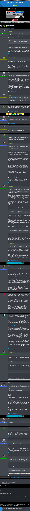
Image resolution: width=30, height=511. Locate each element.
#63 (29, 116)
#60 (29, 72)
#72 (29, 382)
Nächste (12, 28)
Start (26, 501)
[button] (1, 0)
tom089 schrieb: (11, 186)
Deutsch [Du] (7, 501)
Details (28, 504)
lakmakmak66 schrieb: (11, 57)
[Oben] (28, 501)
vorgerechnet (18, 97)
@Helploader (13, 97)
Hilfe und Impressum (23, 501)
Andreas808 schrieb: (11, 456)
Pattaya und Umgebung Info (5, 483)
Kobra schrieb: (10, 31)
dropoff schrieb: (11, 127)
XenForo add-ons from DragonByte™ (12, 504)
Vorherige (2, 28)
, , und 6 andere (13, 260)
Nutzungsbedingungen (14, 501)
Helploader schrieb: (11, 143)
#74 (29, 427)
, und (12, 91)
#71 (29, 351)
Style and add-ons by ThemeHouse (5, 505)
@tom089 (9, 315)
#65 (29, 134)
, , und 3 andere (13, 413)
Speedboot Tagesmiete (6, 481)
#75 (29, 439)
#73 (29, 418)
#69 (29, 293)
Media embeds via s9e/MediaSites (14, 505)
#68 (29, 265)
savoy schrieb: (10, 95)
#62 (29, 105)
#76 (29, 455)
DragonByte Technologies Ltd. (23, 504)
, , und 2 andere (13, 53)
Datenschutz (18, 501)
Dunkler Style (2, 501)
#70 (29, 314)
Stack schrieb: (10, 428)
